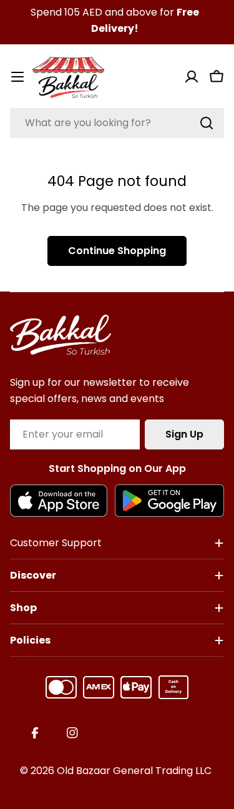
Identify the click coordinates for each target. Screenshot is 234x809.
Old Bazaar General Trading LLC (134, 770)
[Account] (191, 76)
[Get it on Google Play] (169, 500)
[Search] (206, 122)
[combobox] (117, 123)
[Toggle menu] (17, 76)
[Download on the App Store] (58, 500)
